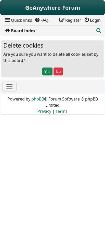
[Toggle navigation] (9, 87)
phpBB (37, 99)
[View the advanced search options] (98, 31)
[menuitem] (18, 20)
